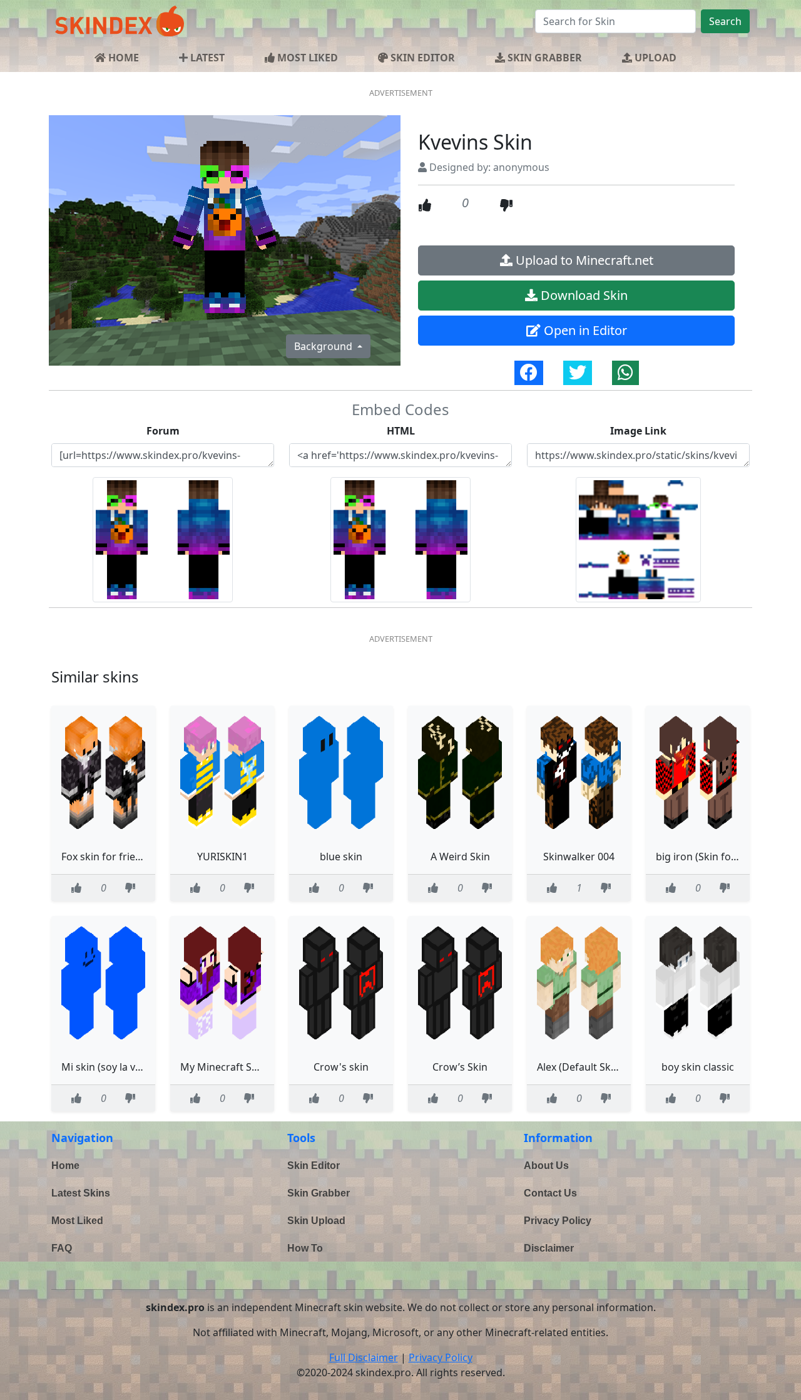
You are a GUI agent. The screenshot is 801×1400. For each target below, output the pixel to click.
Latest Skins (80, 1193)
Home (65, 1165)
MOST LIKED (306, 57)
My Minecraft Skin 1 (227, 1067)
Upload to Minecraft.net (583, 260)
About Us (546, 1165)
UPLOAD (654, 57)
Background (324, 346)
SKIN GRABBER (543, 57)
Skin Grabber (318, 1193)
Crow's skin (341, 1067)
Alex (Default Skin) (580, 1067)
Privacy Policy (557, 1220)
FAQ (61, 1248)
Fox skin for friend (104, 856)
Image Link (638, 431)
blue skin (341, 856)
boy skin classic (697, 1067)
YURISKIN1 (222, 856)
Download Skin (583, 295)
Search (725, 21)
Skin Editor (313, 1165)
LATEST (206, 57)
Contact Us (550, 1193)
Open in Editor (584, 330)
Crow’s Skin (459, 1067)
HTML (401, 431)
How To (305, 1248)
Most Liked (77, 1220)
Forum (163, 431)
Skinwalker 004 (579, 856)
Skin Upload (316, 1220)
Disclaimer (549, 1248)
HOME (122, 57)
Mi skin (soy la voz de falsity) (128, 1067)
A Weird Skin (460, 856)
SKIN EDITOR (421, 57)
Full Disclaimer (363, 1357)
